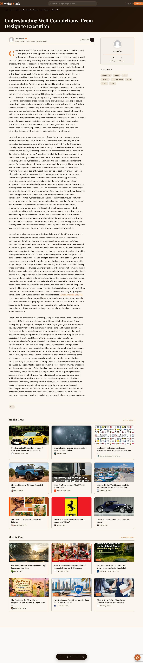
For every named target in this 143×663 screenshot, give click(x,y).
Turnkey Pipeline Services (71, 295)
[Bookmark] (76, 657)
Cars (11, 10)
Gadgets (105, 79)
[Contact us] (137, 657)
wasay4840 (20, 38)
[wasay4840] (11, 39)
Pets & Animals (117, 79)
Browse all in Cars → (127, 538)
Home (6, 10)
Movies (116, 75)
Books (104, 83)
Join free (138, 4)
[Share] (83, 657)
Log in (129, 4)
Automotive (106, 75)
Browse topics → (128, 420)
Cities (129, 79)
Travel (112, 83)
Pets (124, 75)
